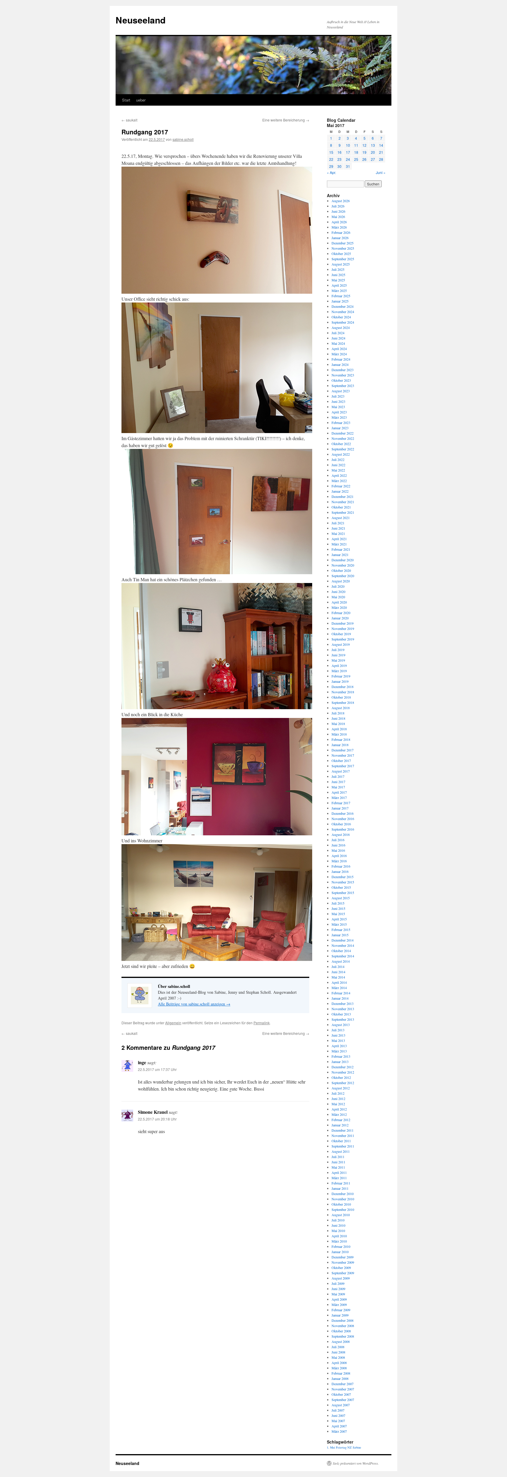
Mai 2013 (338, 1040)
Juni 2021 (338, 528)
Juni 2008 (338, 1352)
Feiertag (341, 1447)
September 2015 (343, 892)
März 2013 (339, 1051)
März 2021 (339, 544)
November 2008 (343, 1325)
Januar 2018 (340, 744)
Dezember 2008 (343, 1320)
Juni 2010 (338, 1225)
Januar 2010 (340, 1251)
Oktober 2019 (341, 633)
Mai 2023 (338, 406)
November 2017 (343, 755)
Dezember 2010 (343, 1193)
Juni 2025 (338, 274)
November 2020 (343, 565)
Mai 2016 (338, 850)
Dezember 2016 (343, 813)
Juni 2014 (338, 971)
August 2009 (341, 1278)
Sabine (357, 1447)
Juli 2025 (338, 269)
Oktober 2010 (341, 1204)
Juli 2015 (338, 903)
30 (339, 166)
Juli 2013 (338, 1030)
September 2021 (343, 512)
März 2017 (339, 797)
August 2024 (341, 327)
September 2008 (343, 1336)
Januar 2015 (340, 934)
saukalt (129, 119)
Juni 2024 (338, 338)
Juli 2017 (338, 776)
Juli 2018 (338, 713)
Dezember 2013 (343, 1003)
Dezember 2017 (343, 750)
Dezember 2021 (343, 496)
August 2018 (341, 707)
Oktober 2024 (341, 317)
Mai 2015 (338, 913)
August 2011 (341, 1151)
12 (364, 145)
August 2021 (341, 517)
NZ (349, 1447)
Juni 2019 (338, 655)
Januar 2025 (340, 301)
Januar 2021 (340, 554)
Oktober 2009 (341, 1267)
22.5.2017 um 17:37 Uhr (157, 1069)
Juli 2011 (338, 1156)
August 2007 (341, 1404)
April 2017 (339, 792)
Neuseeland (140, 19)
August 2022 (341, 454)
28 (381, 159)
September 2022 (343, 449)
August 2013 (341, 1024)
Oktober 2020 (341, 570)
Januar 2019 (340, 681)
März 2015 (339, 924)
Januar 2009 (340, 1315)
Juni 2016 (338, 845)
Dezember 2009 (343, 1257)
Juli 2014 (338, 966)
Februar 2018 (341, 739)
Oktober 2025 (341, 253)
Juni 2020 (338, 591)
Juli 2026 (338, 206)
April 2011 (339, 1172)
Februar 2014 (341, 993)
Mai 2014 (338, 977)
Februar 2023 (341, 422)
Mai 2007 (338, 1420)
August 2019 (341, 644)
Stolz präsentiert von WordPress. (356, 1463)
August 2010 (341, 1214)
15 (331, 152)
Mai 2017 (338, 787)
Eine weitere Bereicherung (285, 119)
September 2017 (343, 765)
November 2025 (343, 248)
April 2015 (339, 919)
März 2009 (339, 1304)
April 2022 (339, 475)
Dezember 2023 (343, 369)
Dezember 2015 (343, 876)
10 (348, 145)
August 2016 (341, 834)
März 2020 (339, 607)
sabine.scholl (183, 139)
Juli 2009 (338, 1283)
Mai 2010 (338, 1230)
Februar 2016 (341, 866)
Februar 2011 (341, 1183)
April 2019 (339, 665)
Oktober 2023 (341, 380)
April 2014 (339, 982)
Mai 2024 (338, 343)
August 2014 (341, 961)
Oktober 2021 (341, 507)
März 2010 (339, 1241)
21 (381, 152)
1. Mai (331, 1447)
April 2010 (339, 1235)
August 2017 (341, 771)
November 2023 (343, 375)
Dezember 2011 (343, 1130)
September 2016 (343, 829)
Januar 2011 (340, 1188)
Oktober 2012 (341, 1077)
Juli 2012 (338, 1093)
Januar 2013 (340, 1061)
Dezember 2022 (343, 433)
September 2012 (343, 1082)
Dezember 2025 (343, 243)
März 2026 (339, 227)
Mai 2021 (338, 533)
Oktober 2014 (341, 950)
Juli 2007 (338, 1410)
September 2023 (343, 385)
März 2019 (339, 670)
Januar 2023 (340, 427)
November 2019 (343, 628)
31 (348, 166)
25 (356, 159)
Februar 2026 (341, 232)
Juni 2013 (338, 1035)
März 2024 (339, 353)
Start (126, 100)
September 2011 (343, 1146)
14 (381, 145)
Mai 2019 (338, 660)
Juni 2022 (338, 464)
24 (348, 159)
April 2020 (339, 602)
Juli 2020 (338, 586)
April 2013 (339, 1045)
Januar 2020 (340, 618)
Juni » (381, 172)
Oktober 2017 (341, 760)
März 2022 (339, 480)
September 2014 (343, 956)
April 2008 (339, 1362)
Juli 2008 (338, 1346)
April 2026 (339, 221)
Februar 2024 (341, 359)
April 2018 (339, 728)
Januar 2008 (340, 1378)
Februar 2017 (341, 802)
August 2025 (341, 264)
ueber (141, 100)
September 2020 (343, 575)
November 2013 (343, 1008)
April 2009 (339, 1299)
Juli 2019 (338, 649)
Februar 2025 (341, 295)
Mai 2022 (338, 470)
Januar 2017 (340, 808)
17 (348, 152)
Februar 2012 (341, 1119)
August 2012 (341, 1088)
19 (364, 152)
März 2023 (339, 417)
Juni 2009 (338, 1288)
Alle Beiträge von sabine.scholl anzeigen (194, 1004)
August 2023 (341, 390)
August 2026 (341, 200)
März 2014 (339, 987)
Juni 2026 (338, 211)
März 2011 (339, 1177)
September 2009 (343, 1272)
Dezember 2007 (343, 1383)
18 (356, 152)
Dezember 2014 (343, 940)
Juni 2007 (338, 1415)
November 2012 (343, 1072)
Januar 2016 (340, 871)
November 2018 (343, 692)
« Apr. (331, 172)
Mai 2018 (338, 723)
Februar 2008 (341, 1373)
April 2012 (339, 1109)
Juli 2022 (338, 459)
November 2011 (343, 1135)
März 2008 (339, 1368)
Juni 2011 (338, 1162)
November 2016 (343, 818)
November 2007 (343, 1389)
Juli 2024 (338, 332)
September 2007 (343, 1399)
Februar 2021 (341, 549)
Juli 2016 (338, 839)
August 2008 (341, 1341)
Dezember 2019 (343, 623)
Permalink (262, 1022)
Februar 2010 (341, 1246)
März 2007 (339, 1431)
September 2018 (343, 702)
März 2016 (339, 861)
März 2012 (339, 1114)
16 (339, 152)
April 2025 (339, 285)
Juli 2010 (338, 1220)
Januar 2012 (340, 1125)
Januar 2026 (340, 237)
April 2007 (339, 1426)
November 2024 (343, 311)
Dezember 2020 (343, 559)
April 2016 (339, 855)
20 (373, 152)
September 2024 (343, 322)
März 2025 (339, 290)
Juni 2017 (338, 781)
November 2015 (343, 882)
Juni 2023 (338, 401)
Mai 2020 (338, 596)
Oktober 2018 (341, 697)
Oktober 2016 (341, 824)
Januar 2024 (340, 364)
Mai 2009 (338, 1294)
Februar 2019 (341, 676)
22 (331, 159)
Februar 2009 (341, 1309)
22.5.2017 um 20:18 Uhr (157, 1118)
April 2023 (339, 412)
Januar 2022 (340, 491)
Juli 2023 (338, 396)
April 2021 (339, 538)
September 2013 (343, 1019)
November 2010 (343, 1199)
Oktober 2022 (341, 443)
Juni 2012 (338, 1098)
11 (356, 145)
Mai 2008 (338, 1357)
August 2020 (341, 581)
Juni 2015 (338, 908)
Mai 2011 (338, 1167)
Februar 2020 (341, 612)
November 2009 (343, 1262)
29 (331, 166)
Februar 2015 (341, 929)
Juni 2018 (338, 718)
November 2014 (343, 945)
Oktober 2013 (341, 1014)
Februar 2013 (341, 1056)
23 (339, 159)
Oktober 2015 (341, 887)
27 (373, 159)
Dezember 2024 (343, 306)
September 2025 (343, 258)
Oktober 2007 (341, 1394)
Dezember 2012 (343, 1066)
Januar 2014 (340, 998)
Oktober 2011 (341, 1140)
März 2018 (339, 734)
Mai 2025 (338, 280)
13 (373, 145)
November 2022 (343, 438)
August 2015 (341, 897)
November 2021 (343, 501)
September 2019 (343, 639)
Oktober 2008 (341, 1331)
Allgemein (173, 1022)
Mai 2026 (338, 216)
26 (364, 159)
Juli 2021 (338, 523)
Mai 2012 (338, 1103)
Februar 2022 (341, 486)
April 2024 (339, 348)
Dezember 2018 (343, 686)
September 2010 (343, 1209)
